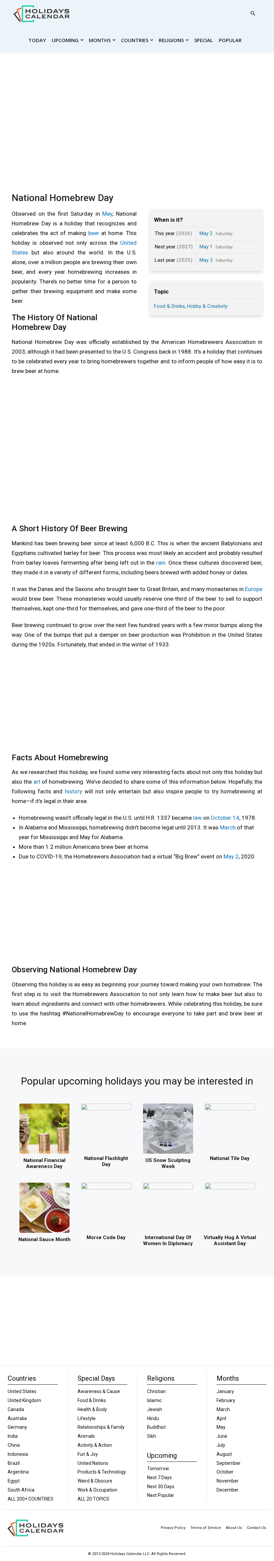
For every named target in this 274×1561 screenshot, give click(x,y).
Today (37, 40)
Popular (230, 40)
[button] (253, 13)
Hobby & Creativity (207, 306)
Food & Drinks (169, 306)
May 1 (206, 247)
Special (203, 40)
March (228, 827)
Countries (134, 40)
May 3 (206, 260)
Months (100, 40)
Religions (171, 40)
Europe (253, 589)
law (197, 817)
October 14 (225, 817)
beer (93, 233)
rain (160, 562)
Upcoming (65, 40)
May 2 (206, 233)
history (73, 791)
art (36, 781)
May (107, 213)
